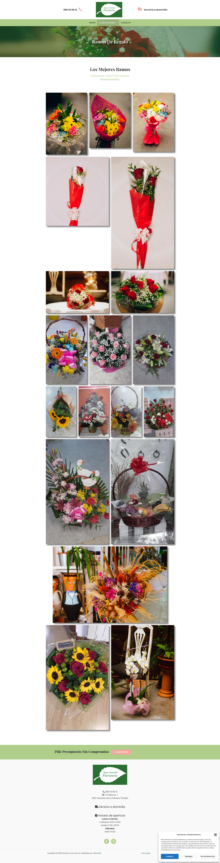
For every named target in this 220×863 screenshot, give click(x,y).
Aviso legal (146, 853)
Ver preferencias (207, 856)
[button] (215, 835)
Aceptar (169, 856)
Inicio (92, 23)
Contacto (126, 23)
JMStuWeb (97, 853)
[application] (116, 22)
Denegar (189, 856)
